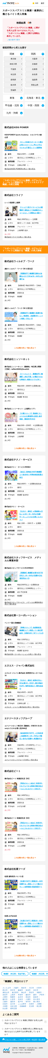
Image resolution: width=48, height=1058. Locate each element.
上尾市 (12, 995)
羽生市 (31, 992)
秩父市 (5, 990)
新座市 (35, 997)
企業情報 (14, 1048)
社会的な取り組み (32, 1048)
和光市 (28, 997)
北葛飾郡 (23, 1006)
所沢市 (12, 990)
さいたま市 (7, 988)
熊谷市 (23, 988)
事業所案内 (22, 1048)
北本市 (20, 999)
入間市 (5, 997)
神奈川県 (13, 64)
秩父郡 (39, 1006)
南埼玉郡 (13, 1008)
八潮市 (28, 999)
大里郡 (5, 1006)
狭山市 (23, 992)
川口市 (31, 988)
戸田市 (41, 995)
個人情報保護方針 (30, 1050)
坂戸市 (20, 1001)
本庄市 (35, 990)
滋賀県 (34, 80)
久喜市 (12, 999)
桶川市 (5, 999)
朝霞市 (12, 997)
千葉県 (13, 69)
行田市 (39, 988)
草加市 (20, 995)
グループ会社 (19, 1050)
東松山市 (6, 992)
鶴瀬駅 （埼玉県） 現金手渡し (15, 974)
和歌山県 (34, 85)
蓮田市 (12, 1001)
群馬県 (13, 80)
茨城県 (13, 90)
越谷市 (28, 995)
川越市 (16, 988)
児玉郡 (31, 1006)
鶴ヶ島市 (36, 1001)
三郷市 (5, 1001)
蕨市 (35, 995)
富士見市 (36, 999)
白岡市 (31, 1004)
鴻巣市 (39, 992)
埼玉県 (13, 74)
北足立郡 (13, 1006)
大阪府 (34, 59)
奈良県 (34, 74)
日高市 (5, 1004)
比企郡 (5, 1008)
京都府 (34, 64)
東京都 (13, 59)
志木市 (20, 997)
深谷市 (5, 995)
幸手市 (28, 1001)
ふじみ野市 (22, 1004)
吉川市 (12, 1004)
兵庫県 (34, 69)
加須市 (28, 990)
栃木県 (13, 85)
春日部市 (15, 992)
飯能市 (20, 990)
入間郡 (39, 1004)
